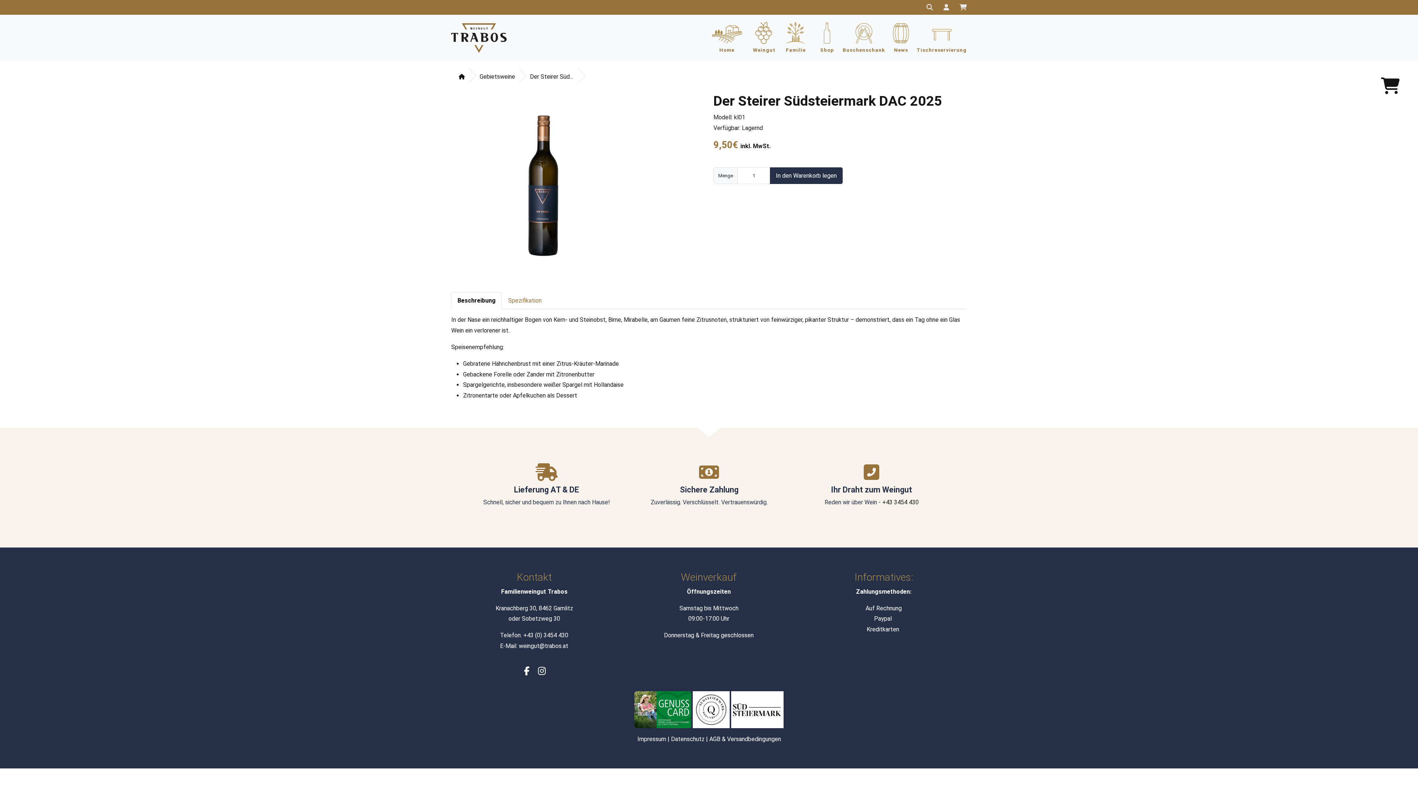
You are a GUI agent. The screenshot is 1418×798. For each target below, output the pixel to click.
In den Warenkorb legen (806, 175)
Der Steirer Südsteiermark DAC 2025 (552, 76)
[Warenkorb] (963, 6)
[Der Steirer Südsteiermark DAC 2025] (545, 188)
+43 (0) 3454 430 (545, 635)
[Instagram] (542, 671)
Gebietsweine (497, 76)
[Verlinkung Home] (479, 38)
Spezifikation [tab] (525, 300)
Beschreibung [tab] (477, 300)
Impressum (651, 739)
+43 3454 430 (900, 502)
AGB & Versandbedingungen (745, 739)
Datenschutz (688, 739)
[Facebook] (526, 671)
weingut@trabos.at (543, 645)
